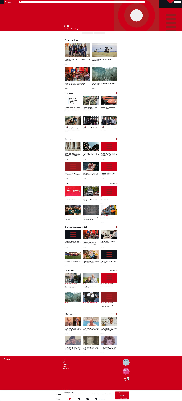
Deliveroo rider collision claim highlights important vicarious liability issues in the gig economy (73, 286)
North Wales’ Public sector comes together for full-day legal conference (109, 108)
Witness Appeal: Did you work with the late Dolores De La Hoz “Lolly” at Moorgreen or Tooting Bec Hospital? (109, 348)
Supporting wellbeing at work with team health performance (108, 242)
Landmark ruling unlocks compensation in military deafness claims (102, 60)
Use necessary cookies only (122, 398)
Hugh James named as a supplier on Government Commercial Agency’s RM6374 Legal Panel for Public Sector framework (73, 109)
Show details (101, 399)
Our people (66, 368)
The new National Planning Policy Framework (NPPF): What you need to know (91, 154)
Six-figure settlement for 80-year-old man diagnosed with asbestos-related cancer (91, 286)
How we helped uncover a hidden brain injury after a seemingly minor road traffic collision (108, 305)
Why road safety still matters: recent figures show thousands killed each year (91, 174)
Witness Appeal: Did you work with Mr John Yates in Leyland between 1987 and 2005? (91, 329)
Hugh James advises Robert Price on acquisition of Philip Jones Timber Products (90, 199)
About (64, 359)
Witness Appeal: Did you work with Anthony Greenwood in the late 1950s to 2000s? (91, 348)
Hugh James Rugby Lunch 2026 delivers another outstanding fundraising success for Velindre (75, 84)
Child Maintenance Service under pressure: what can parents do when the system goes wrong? (109, 154)
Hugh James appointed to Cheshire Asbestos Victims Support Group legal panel (73, 242)
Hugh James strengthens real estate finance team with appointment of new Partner (109, 129)
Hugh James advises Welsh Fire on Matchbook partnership (72, 198)
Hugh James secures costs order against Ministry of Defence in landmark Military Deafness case (90, 108)
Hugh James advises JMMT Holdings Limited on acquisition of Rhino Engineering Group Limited (90, 218)
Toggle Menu (2, 2)
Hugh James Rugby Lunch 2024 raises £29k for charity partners (91, 262)
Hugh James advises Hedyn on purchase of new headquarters (107, 217)
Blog (64, 361)
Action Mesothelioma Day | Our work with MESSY (108, 262)
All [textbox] (83, 33)
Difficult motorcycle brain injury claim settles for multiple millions (109, 285)
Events (64, 366)
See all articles (112, 93)
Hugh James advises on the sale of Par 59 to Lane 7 (108, 198)
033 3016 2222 (67, 390)
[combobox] (87, 33)
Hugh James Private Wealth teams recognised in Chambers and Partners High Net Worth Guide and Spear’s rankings (73, 129)
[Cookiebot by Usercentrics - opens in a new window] (58, 399)
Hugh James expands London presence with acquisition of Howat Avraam (77, 60)
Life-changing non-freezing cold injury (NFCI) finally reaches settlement (73, 304)
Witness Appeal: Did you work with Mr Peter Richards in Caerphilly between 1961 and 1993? (73, 329)
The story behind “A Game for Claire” (73, 261)
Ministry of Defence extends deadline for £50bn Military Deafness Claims (104, 84)
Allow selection (122, 395)
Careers (65, 362)
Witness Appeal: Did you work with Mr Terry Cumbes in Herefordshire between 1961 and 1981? (109, 329)
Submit (20, 2)
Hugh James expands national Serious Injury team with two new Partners (91, 128)
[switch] (79, 399)
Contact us (66, 364)
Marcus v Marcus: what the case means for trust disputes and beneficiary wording (108, 174)
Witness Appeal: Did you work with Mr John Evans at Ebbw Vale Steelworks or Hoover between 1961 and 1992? (73, 348)
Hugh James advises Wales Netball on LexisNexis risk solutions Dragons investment (73, 218)
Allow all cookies (122, 392)
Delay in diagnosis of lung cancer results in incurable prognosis (90, 304)
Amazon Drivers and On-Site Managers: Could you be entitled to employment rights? (72, 174)
